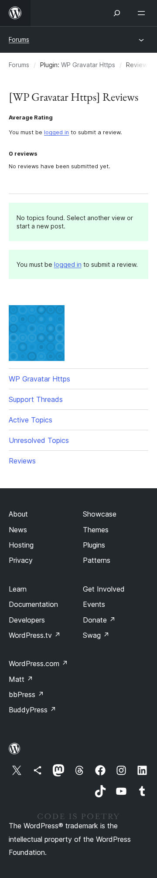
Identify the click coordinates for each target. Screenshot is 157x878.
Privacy (21, 560)
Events (94, 604)
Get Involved (104, 589)
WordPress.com (38, 663)
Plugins (94, 545)
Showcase (99, 514)
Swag (96, 635)
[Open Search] (117, 13)
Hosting (21, 545)
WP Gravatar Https (88, 64)
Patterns (96, 560)
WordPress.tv (35, 635)
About (18, 514)
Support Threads (36, 399)
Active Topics (30, 419)
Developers (27, 620)
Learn (18, 589)
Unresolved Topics (39, 440)
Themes (96, 529)
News (18, 529)
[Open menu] (143, 13)
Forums (19, 39)
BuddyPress (32, 709)
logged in (56, 132)
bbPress (26, 694)
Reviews (22, 460)
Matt (21, 679)
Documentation (33, 604)
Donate (99, 620)
